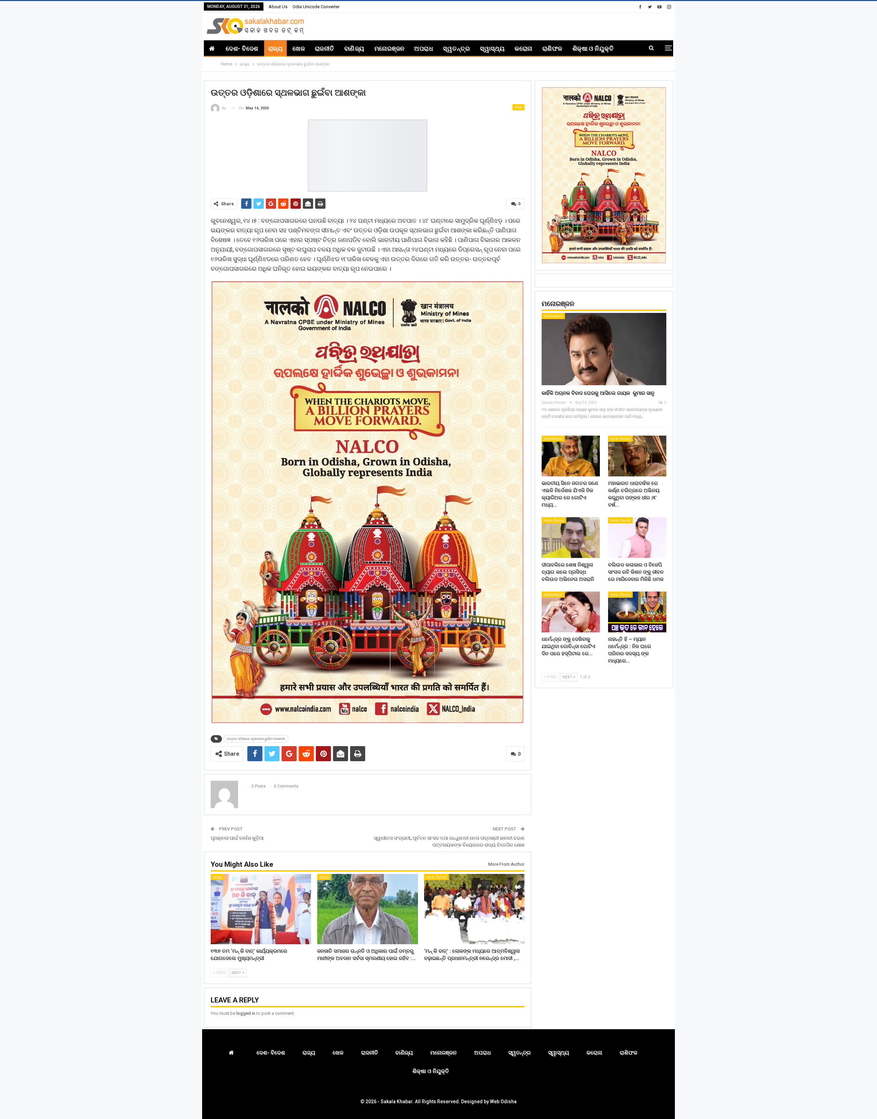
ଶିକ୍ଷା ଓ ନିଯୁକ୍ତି (593, 48)
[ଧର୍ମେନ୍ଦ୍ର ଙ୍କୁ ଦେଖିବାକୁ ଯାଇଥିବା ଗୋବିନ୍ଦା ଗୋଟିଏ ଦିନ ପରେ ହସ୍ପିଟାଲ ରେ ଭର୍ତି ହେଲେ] (571, 612)
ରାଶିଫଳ (552, 48)
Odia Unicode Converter (316, 6)
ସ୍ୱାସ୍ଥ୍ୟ (492, 48)
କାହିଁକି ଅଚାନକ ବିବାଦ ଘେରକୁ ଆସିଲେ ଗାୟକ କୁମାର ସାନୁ (598, 393)
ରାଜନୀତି (324, 48)
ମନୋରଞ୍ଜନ (389, 48)
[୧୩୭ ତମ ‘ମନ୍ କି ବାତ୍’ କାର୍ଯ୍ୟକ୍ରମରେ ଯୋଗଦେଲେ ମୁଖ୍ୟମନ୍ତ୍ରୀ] (261, 909)
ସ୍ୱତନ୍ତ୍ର (456, 48)
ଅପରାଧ (423, 48)
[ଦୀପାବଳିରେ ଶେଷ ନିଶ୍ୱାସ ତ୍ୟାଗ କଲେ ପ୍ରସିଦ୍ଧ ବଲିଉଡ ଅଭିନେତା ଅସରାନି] (571, 537)
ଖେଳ (299, 48)
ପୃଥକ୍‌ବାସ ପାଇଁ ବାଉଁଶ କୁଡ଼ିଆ (237, 838)
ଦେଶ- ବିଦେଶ (242, 48)
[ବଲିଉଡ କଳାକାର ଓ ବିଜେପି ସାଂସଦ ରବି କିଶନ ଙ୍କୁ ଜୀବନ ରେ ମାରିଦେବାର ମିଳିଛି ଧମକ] (637, 537)
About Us (278, 6)
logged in (245, 1013)
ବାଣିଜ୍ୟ (354, 48)
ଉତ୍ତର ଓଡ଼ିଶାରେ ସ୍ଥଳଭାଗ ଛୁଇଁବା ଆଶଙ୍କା (256, 739)
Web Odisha (503, 1101)
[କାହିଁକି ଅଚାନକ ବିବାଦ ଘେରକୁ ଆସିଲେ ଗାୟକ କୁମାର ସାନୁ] (604, 349)
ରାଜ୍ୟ (275, 48)
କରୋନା (523, 48)
